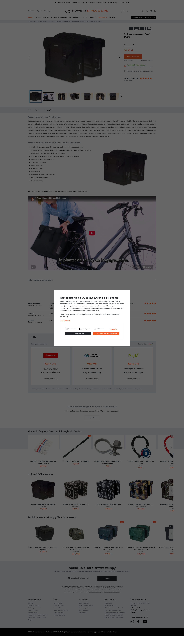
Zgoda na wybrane (78, 334)
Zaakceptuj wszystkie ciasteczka (106, 334)
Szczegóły (113, 329)
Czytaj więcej (65, 320)
